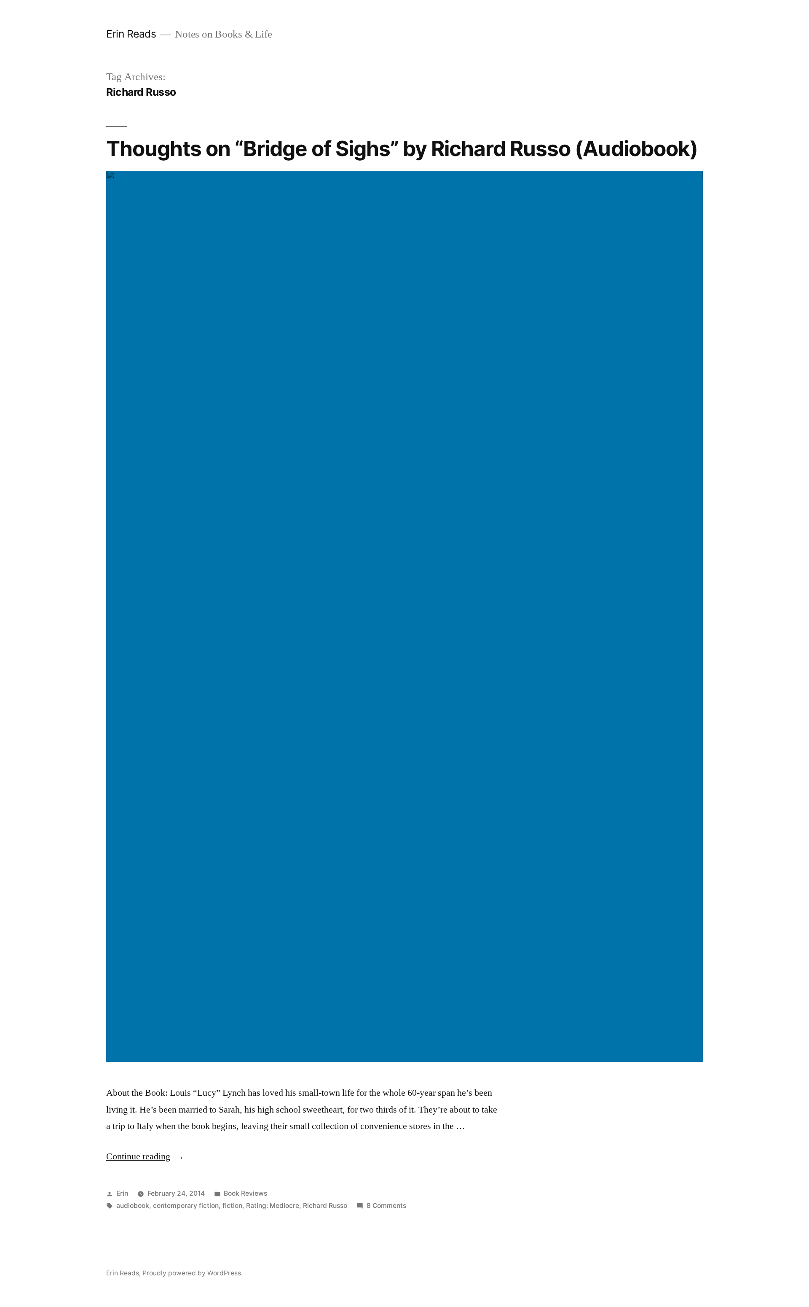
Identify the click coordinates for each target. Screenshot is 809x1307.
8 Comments (386, 1206)
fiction (232, 1206)
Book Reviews (245, 1193)
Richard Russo (325, 1206)
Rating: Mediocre (272, 1206)
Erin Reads (131, 33)
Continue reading (145, 1156)
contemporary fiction (186, 1206)
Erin (122, 1193)
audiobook (132, 1206)
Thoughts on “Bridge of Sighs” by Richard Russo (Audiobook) (402, 148)
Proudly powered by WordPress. (192, 1273)
